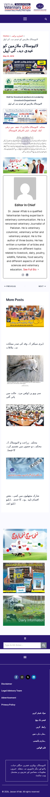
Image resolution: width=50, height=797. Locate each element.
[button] (46, 18)
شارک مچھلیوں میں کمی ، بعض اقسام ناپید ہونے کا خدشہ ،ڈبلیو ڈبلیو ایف (22, 499)
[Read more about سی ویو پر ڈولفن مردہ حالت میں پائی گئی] (25, 370)
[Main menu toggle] (25, 19)
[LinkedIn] (27, 275)
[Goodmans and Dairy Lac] (25, 165)
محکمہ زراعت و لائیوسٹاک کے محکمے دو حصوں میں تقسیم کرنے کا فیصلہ (24, 446)
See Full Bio (30, 269)
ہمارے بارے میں (39, 734)
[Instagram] (23, 275)
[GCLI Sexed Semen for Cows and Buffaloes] (25, 85)
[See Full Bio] (38, 269)
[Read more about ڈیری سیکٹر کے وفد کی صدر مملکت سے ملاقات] (25, 316)
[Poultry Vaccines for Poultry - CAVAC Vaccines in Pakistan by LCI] (25, 116)
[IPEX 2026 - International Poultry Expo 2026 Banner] (25, 66)
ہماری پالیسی (39, 741)
